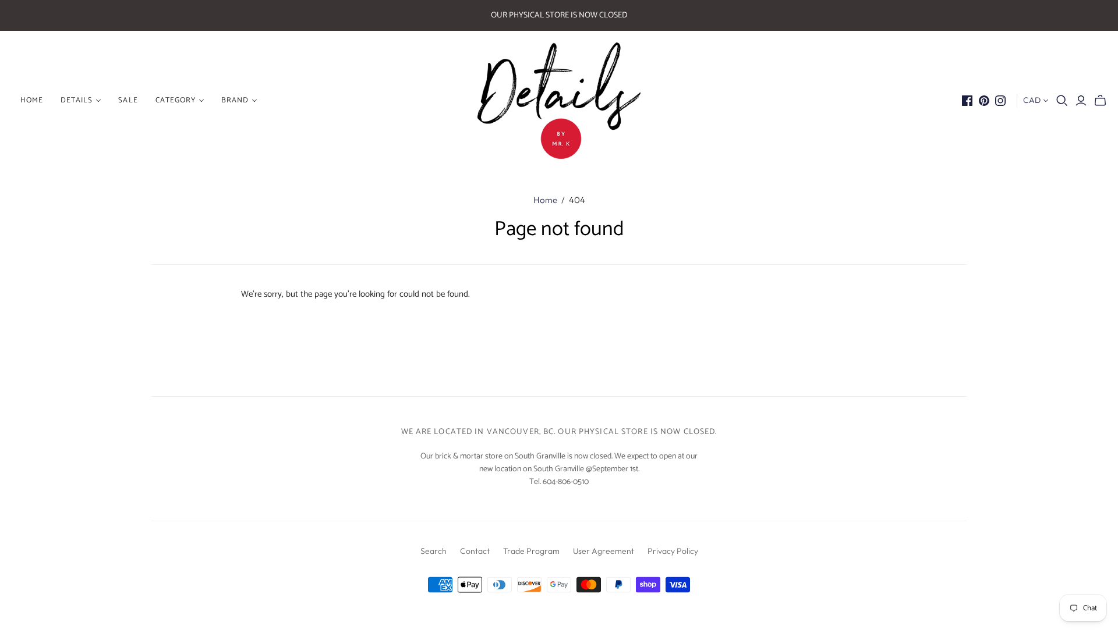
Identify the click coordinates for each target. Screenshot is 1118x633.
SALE (127, 100)
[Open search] (1062, 100)
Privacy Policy (673, 551)
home (31, 100)
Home (545, 199)
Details (77, 100)
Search (433, 551)
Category (175, 100)
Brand (235, 100)
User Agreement (603, 551)
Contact (475, 551)
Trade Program (531, 551)
